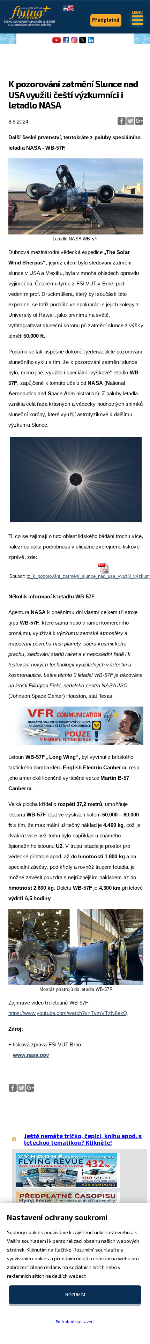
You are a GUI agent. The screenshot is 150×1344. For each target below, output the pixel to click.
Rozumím (75, 1294)
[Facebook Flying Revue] (66, 42)
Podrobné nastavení (75, 1321)
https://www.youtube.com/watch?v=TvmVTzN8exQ (67, 1013)
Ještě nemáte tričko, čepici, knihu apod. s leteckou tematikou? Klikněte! (83, 1139)
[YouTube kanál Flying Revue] (55, 42)
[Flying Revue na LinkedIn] (91, 42)
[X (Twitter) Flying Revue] (82, 42)
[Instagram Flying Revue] (74, 42)
